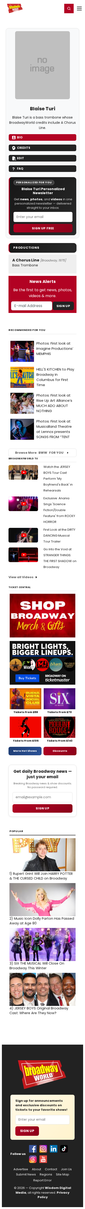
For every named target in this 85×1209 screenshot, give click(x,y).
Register (43, 8)
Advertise (20, 1169)
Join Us (66, 1169)
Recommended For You (27, 330)
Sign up (42, 808)
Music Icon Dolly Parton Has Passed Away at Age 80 (41, 921)
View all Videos (21, 577)
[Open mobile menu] (79, 8)
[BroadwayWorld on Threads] (33, 1159)
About (36, 1169)
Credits (23, 148)
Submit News (26, 1174)
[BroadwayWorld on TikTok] (64, 1149)
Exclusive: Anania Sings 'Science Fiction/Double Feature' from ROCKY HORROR (59, 510)
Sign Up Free (43, 228)
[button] (69, 8)
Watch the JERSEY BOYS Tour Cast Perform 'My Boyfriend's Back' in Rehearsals (58, 479)
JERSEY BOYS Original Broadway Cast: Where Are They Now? (38, 1010)
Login (57, 8)
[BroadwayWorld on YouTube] (43, 1159)
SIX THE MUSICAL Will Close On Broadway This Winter (36, 965)
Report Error (42, 1180)
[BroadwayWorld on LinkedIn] (53, 1149)
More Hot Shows (25, 751)
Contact (51, 1169)
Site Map (62, 1174)
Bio (20, 137)
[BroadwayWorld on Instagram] (43, 1149)
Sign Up (63, 306)
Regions (46, 1174)
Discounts (60, 751)
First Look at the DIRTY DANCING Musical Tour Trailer (59, 535)
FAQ (20, 169)
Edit (20, 158)
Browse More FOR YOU (39, 452)
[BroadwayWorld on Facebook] (33, 1149)
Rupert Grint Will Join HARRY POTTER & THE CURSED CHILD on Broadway (41, 876)
